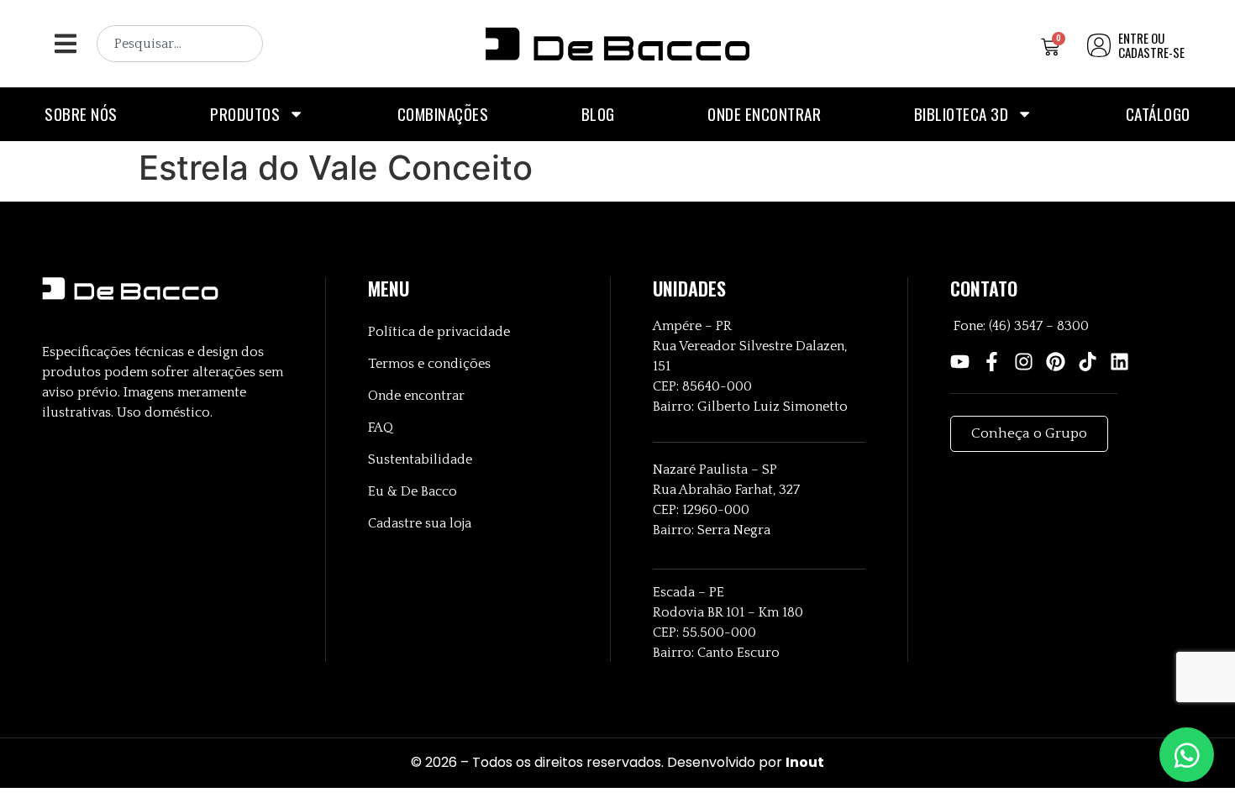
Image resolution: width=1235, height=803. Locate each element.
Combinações (443, 114)
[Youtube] (960, 361)
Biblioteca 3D (961, 114)
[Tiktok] (1087, 361)
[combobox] (180, 43)
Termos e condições (429, 363)
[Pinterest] (1055, 361)
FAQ (380, 427)
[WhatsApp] (1186, 754)
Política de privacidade (439, 331)
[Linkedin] (1119, 361)
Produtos (245, 114)
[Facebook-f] (991, 361)
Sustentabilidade (420, 459)
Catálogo (1158, 114)
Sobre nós (81, 114)
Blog (598, 114)
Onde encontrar (764, 114)
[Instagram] (1023, 361)
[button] (65, 44)
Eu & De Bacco (412, 491)
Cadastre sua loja (419, 523)
